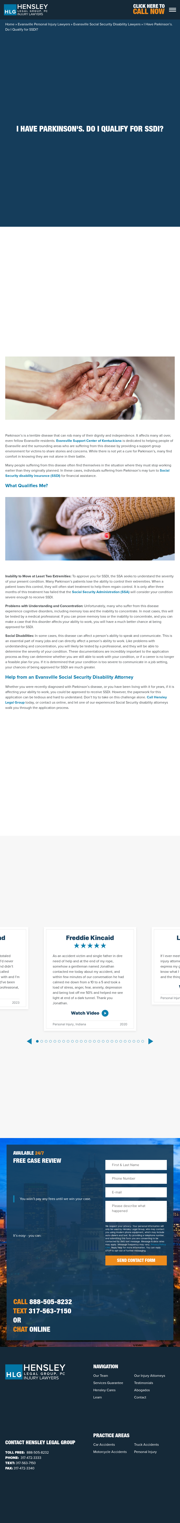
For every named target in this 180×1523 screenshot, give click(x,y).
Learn (97, 1397)
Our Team (100, 1375)
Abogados (142, 1390)
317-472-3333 (30, 1457)
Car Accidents (104, 1444)
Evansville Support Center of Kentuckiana (89, 440)
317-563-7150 (42, 1311)
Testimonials (143, 1382)
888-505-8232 (42, 1302)
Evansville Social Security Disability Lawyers (106, 24)
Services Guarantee (108, 1382)
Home (9, 24)
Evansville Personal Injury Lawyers (44, 24)
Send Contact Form (136, 1261)
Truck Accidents (146, 1444)
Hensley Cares (104, 1390)
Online (31, 1330)
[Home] (26, 9)
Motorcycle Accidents (110, 1451)
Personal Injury (145, 1451)
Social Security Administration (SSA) (101, 591)
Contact (140, 1397)
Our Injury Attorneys (149, 1375)
